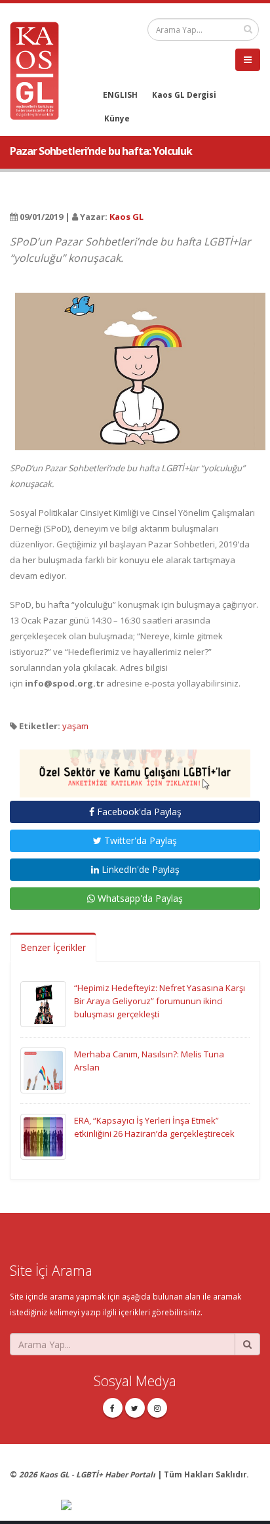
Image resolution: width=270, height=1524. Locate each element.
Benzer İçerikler (53, 947)
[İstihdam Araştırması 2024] (135, 768)
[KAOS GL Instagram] (157, 1408)
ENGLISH (120, 94)
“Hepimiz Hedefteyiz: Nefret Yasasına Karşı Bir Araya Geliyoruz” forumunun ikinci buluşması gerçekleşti (159, 1001)
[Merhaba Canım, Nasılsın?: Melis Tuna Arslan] (43, 1070)
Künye (117, 118)
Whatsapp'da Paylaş (139, 898)
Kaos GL (126, 216)
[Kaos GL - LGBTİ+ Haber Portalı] (39, 69)
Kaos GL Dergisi (184, 94)
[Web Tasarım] (160, 1505)
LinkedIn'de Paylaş (139, 869)
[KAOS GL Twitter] (135, 1408)
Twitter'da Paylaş (139, 840)
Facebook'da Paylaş (138, 811)
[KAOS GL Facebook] (113, 1408)
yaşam (75, 726)
